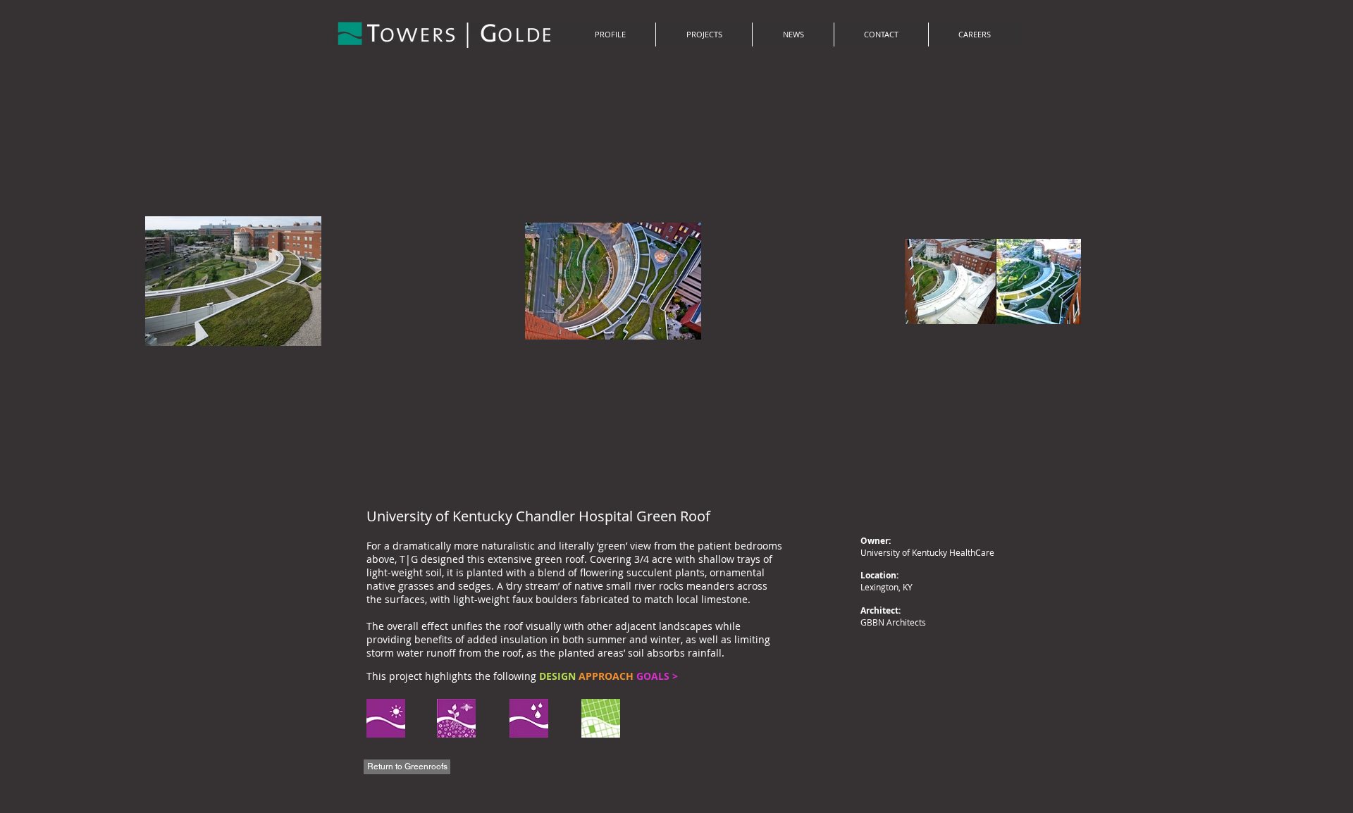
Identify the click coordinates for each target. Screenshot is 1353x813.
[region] (456, 720)
